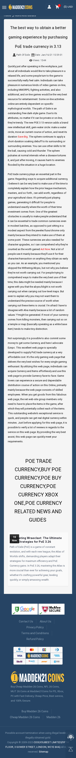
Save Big (23, 136)
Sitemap (43, 751)
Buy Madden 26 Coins (35, 711)
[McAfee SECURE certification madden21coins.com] (51, 610)
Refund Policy (35, 639)
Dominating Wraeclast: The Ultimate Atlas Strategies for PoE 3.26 (36, 539)
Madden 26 (53, 717)
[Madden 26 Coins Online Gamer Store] (21, 9)
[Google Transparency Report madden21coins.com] (25, 610)
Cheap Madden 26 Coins (25, 717)
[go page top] (70, 750)
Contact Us (26, 621)
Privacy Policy (35, 627)
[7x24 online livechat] (70, 738)
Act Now (45, 249)
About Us (45, 621)
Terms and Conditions (35, 633)
